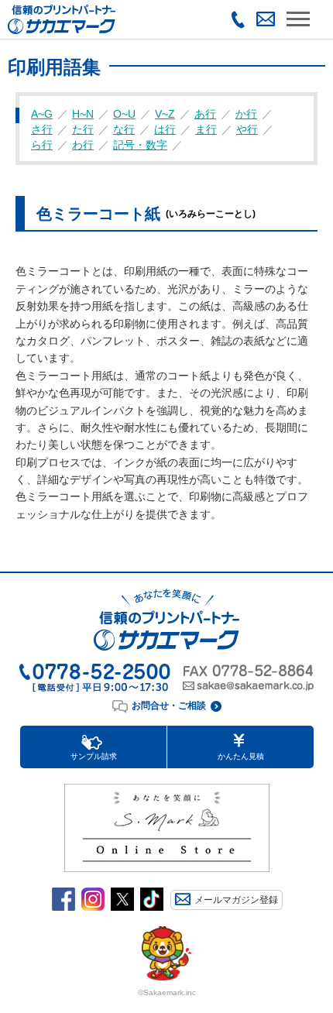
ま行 (206, 129)
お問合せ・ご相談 (169, 705)
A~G (42, 114)
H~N (83, 114)
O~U (124, 114)
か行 (246, 114)
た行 (83, 129)
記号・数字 (140, 145)
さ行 (42, 129)
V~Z (165, 114)
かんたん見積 (241, 756)
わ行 (83, 145)
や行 (247, 129)
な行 (124, 129)
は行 (165, 129)
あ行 (205, 114)
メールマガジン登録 (236, 900)
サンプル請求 (93, 756)
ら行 (42, 145)
